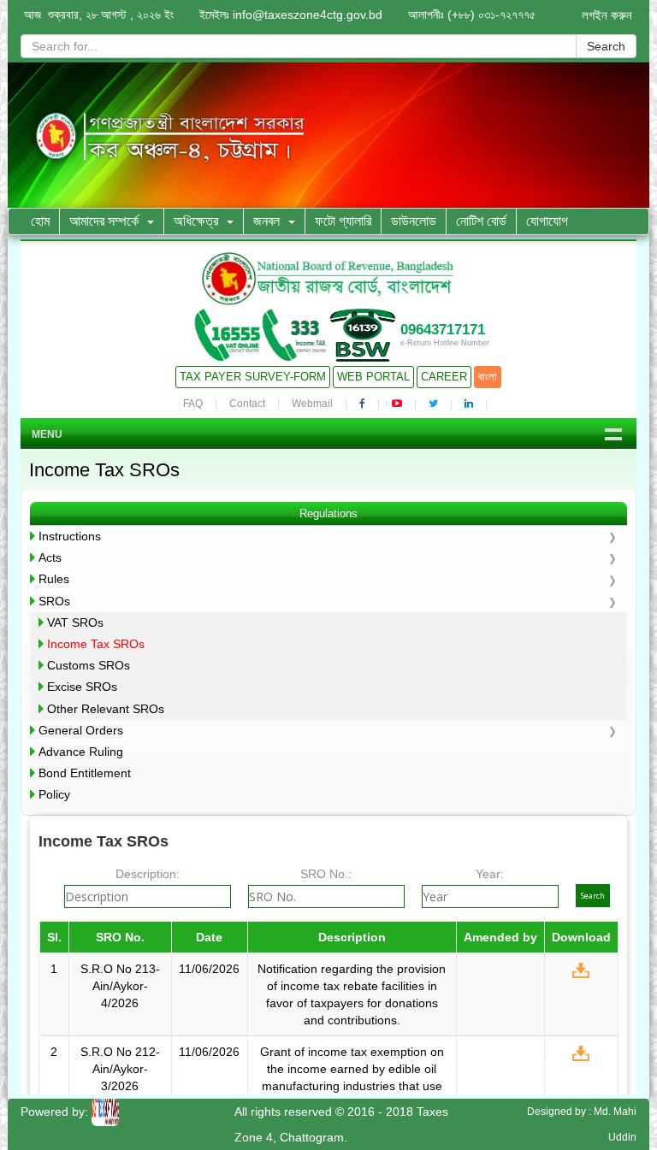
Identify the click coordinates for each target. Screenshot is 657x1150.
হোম (40, 221)
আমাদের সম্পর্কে (104, 221)
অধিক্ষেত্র (196, 221)
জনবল (266, 221)
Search (606, 46)
